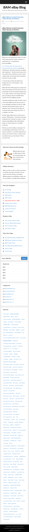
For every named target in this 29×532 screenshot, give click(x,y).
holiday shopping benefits (16, 438)
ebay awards (16, 364)
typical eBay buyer (14, 508)
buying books (15, 340)
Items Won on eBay (10, 228)
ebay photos (18, 393)
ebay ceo (21, 369)
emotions (13, 419)
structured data (13, 495)
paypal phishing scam (7, 469)
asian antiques (11, 321)
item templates (20, 448)
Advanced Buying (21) (9, 288)
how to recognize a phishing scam (10, 445)
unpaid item (5, 511)
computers (13, 356)
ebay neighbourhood (17, 388)
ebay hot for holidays (19, 385)
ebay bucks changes (7, 367)
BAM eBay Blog (14, 7)
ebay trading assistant (7, 411)
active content (6, 314)
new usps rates (16, 461)
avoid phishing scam (7, 327)
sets (19, 482)
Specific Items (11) (9, 302)
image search (6, 448)
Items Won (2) (7, 296)
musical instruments (7, 459)
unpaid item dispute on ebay (8, 514)
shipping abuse (6, 485)
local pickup (17, 451)
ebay (14, 417)
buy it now (10, 335)
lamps (13, 451)
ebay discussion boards (14, 377)
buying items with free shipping (9, 343)
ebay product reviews (7, 396)
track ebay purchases (7, 506)
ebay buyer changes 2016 (18, 367)
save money (10, 480)
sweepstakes (18, 498)
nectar (13, 459)
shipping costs (6, 487)
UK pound (21, 508)
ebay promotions (16, 396)
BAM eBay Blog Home (10, 206)
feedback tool (17, 424)
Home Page (8, 189)
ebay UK (15, 411)
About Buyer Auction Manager (12, 192)
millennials (16, 456)
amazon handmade (7, 319)
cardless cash (6, 348)
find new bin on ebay (7, 430)
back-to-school (21, 327)
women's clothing (17, 516)
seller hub (5, 482)
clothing (10, 354)
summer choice (20, 495)
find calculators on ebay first (15, 427)
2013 (4, 275)
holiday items (20, 435)
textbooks (23, 501)
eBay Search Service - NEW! (12, 200)
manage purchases (7, 453)
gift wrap (19, 432)
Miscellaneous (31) (9, 299)
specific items (14, 493)
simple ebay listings (18, 490)
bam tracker (12, 330)
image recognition (21, 445)
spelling (19, 493)
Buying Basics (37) (9, 294)
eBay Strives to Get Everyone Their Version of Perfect (12, 18)
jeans (9, 451)
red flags (5, 474)
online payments (20, 464)
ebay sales (23, 396)
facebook (5, 422)
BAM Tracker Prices (10, 243)
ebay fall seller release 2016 (16, 380)
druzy (20, 359)
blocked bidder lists (9, 332)
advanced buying (14, 314)
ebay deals (6, 377)
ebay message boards (7, 388)
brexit (23, 332)
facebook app (10, 422)
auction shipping (18, 321)
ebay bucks (22, 364)
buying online (19, 343)
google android (6, 435)
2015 (4, 272)
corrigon (18, 356)
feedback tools (6, 427)
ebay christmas (6, 372)
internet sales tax (13, 448)
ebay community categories (8, 375)
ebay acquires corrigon (7, 364)
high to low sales (13, 435)
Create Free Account (10, 208)
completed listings (6, 356)
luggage (22, 451)
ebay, (17, 417)
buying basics (7, 341)
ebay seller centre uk (7, 403)
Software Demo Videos (11, 203)
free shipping (13, 432)
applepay (5, 321)
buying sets (14, 346)
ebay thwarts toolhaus (7, 409)
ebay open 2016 (12, 390)
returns (16, 477)
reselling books (11, 477)
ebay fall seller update (7, 382)
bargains (18, 330)
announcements (16, 319)
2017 (4, 267)
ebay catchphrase (6, 369)
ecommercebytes (6, 419)
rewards (20, 477)
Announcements (16, 21)
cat (10, 348)
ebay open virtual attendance (9, 393)
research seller (18, 474)
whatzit (19, 514)
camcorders (20, 346)
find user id (15, 430)
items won (5, 451)
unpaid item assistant (13, 511)
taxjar (14, 501)
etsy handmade (22, 419)
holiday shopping (6, 438)
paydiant (8, 466)
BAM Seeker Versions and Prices (13, 240)
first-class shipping (21, 430)
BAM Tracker (8, 198)
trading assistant (6, 508)
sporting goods (6, 495)
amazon (16, 316)
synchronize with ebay (7, 501)
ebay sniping (15, 406)
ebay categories (15, 369)
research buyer (11, 474)
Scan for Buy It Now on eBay (12, 220)
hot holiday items (13, 440)
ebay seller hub (16, 403)
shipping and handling (15, 485)
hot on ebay (5, 443)
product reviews (6, 472)
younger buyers (6, 519)
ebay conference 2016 (19, 375)
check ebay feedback (7, 351)
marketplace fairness (16, 453)
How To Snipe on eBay (11, 226)
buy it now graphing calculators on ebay (11, 337)
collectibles (16, 354)
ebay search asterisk (19, 398)
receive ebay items (20, 472)
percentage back (16, 469)
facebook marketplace (19, 422)
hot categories (6, 440)
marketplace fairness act (8, 456)
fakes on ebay (6, 424)
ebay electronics (6, 380)
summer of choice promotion (9, 498)
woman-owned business (8, 516)
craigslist (11, 359)
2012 (4, 278)
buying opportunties (7, 346)
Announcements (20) (9, 291)
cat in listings (14, 348)
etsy (17, 419)
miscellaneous (22, 456)
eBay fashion (15, 382)
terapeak (18, 501)
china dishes (5, 354)
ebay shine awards (7, 406)
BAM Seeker (8, 195)
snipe (24, 490)
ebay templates (22, 406)
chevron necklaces (16, 351)
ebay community (14, 372)
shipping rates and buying (8, 490)
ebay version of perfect (7, 414)
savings (16, 480)
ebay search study (19, 401)
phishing (22, 469)
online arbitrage (13, 464)
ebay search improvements (8, 401)
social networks (6, 493)
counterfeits (5, 359)
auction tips (6, 324)
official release (6, 464)
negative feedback (19, 459)
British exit (5, 335)
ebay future (5, 385)
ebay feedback (22, 382)
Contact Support (9, 211)
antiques (23, 319)
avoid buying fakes (14, 324)
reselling (5, 477)
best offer (23, 330)
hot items (19, 440)
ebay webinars (16, 414)
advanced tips (6, 316)
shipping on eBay (13, 487)
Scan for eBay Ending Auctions (13, 223)
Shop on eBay (8, 248)
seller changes (21, 480)
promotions (13, 472)
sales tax (5, 480)
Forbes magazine (6, 432)
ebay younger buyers (7, 417)
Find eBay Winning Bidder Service (13, 245)
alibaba (12, 316)
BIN (4, 332)
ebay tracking (15, 409)
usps (16, 514)
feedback (12, 424)
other (4, 467)
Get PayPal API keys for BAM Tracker (14, 237)
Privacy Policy (8, 251)
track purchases (16, 506)
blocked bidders (18, 332)
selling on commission (12, 482)
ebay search (11, 398)
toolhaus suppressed (12, 503)
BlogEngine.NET (19, 528)
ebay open (5, 390)
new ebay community (7, 461)
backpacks (14, 327)
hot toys (10, 443)
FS (20, 530)
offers (21, 461)
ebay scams (5, 398)
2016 (4, 270)
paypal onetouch (14, 466)
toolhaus (5, 503)
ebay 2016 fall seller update (9, 361)
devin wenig (16, 359)
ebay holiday (11, 385)
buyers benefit (23, 337)
